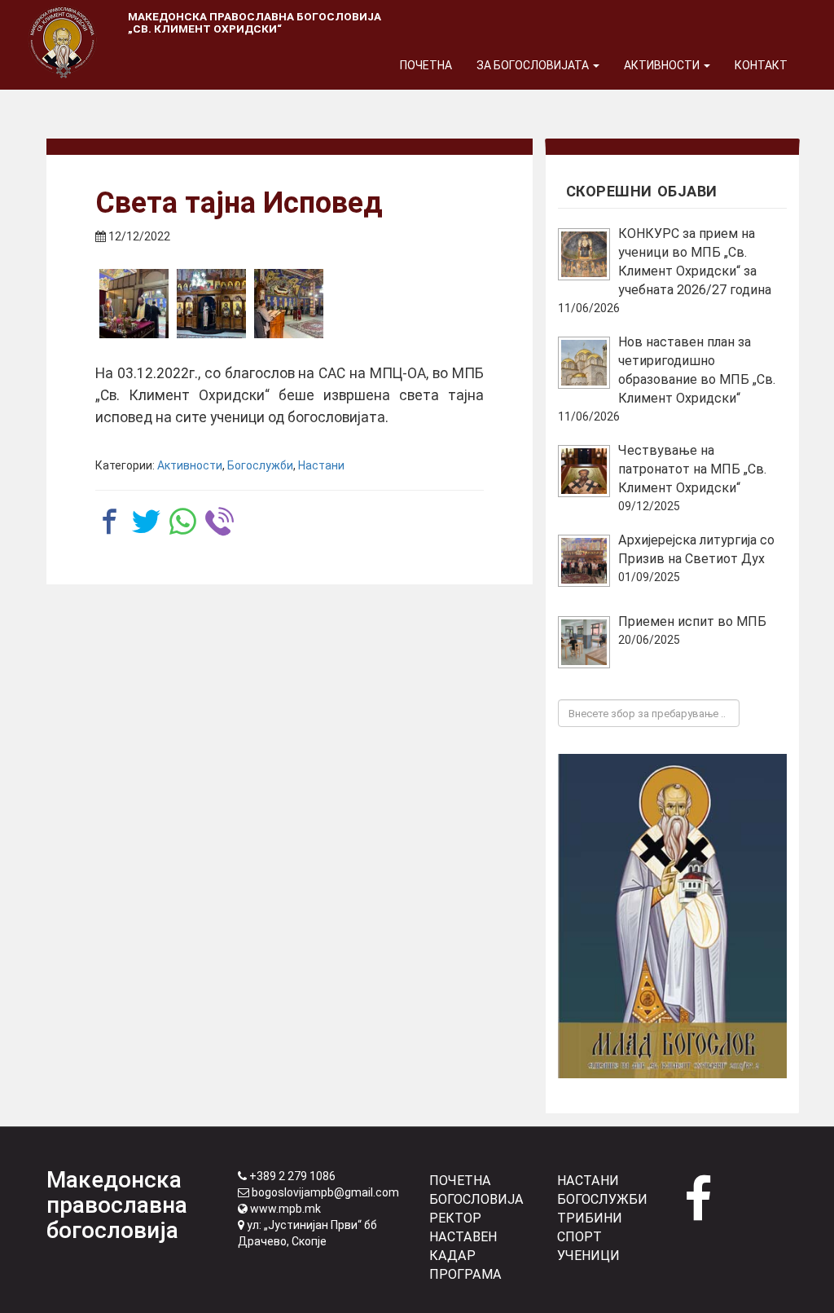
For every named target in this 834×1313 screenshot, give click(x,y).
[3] (288, 303)
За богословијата (533, 65)
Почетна (426, 65)
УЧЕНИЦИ (588, 1255)
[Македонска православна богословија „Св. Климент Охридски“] (63, 20)
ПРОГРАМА (465, 1274)
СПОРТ (579, 1237)
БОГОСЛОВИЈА (476, 1199)
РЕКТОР (455, 1218)
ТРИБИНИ (589, 1218)
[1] (134, 303)
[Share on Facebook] (109, 521)
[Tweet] (146, 521)
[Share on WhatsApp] (183, 521)
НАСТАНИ (588, 1180)
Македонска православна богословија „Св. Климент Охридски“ (254, 22)
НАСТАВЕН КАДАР (463, 1246)
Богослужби (260, 465)
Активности (663, 65)
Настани (321, 465)
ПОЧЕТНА (460, 1180)
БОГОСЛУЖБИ (602, 1199)
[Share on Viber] (219, 521)
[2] (211, 303)
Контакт (761, 65)
